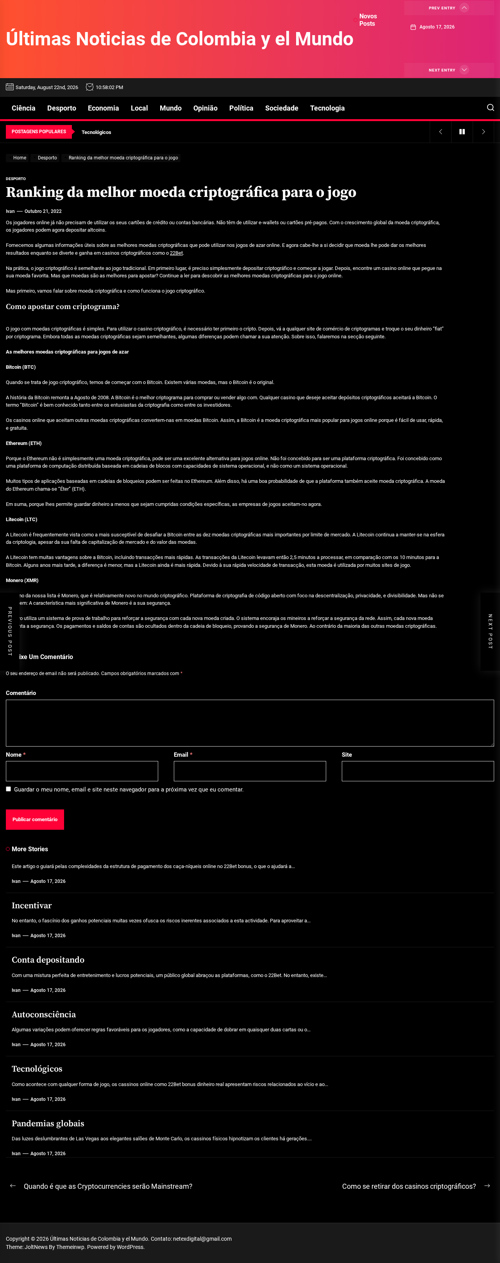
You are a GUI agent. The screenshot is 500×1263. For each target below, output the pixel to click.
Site (347, 754)
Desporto (61, 108)
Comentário (21, 693)
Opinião (205, 108)
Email (183, 754)
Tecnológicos (37, 1069)
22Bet (176, 253)
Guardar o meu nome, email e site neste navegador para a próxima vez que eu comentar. (129, 789)
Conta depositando (48, 960)
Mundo (171, 108)
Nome (16, 754)
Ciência (24, 108)
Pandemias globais (48, 1123)
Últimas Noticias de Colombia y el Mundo (180, 39)
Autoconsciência (44, 1014)
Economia (103, 108)
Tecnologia (327, 108)
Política (241, 108)
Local (139, 108)
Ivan (10, 211)
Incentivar (32, 905)
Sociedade (281, 108)
